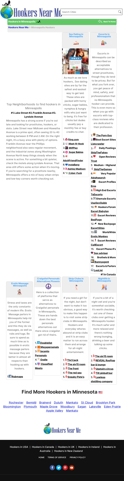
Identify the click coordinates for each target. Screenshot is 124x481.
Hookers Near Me (18, 27)
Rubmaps (17, 376)
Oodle (43, 359)
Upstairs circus (104, 368)
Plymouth (30, 406)
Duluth (58, 402)
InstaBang (73, 164)
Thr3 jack (72, 360)
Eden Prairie (112, 406)
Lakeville (95, 406)
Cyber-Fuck (75, 173)
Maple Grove (48, 406)
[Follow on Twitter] (58, 467)
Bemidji (31, 402)
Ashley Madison (76, 168)
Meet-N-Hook (76, 143)
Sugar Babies (75, 152)
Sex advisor (100, 253)
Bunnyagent (101, 261)
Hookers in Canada (43, 446)
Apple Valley (54, 410)
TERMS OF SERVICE (57, 457)
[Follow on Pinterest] (65, 467)
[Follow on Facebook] (52, 467)
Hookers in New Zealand (68, 450)
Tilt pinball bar (104, 373)
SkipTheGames (102, 169)
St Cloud (87, 402)
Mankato (72, 402)
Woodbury (67, 406)
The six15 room (76, 364)
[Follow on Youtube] (71, 467)
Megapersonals (49, 347)
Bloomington (12, 406)
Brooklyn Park (105, 402)
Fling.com (73, 139)
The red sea (75, 372)
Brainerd (45, 402)
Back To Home (109, 21)
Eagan (82, 406)
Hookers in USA (19, 446)
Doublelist (46, 342)
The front (73, 368)
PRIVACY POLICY (78, 457)
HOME (41, 457)
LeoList (98, 270)
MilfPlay (73, 147)
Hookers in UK (66, 446)
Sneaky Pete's (76, 376)
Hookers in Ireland (88, 446)
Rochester (16, 402)
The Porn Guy (104, 135)
